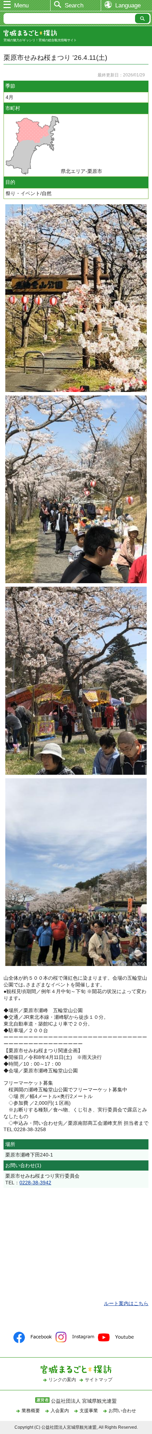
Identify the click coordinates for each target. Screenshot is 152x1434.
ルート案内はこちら (126, 1303)
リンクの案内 (62, 1379)
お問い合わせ (122, 1410)
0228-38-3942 (35, 1182)
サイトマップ (98, 1379)
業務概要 (31, 1410)
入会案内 (60, 1410)
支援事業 (89, 1410)
